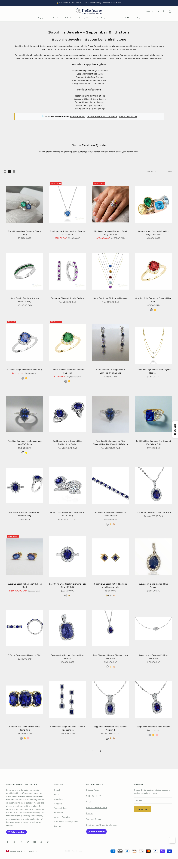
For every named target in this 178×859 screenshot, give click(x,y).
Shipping (58, 803)
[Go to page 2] (101, 751)
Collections (69, 18)
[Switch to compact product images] (14, 171)
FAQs (56, 794)
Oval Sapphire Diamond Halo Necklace (153, 512)
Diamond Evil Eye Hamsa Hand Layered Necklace (153, 371)
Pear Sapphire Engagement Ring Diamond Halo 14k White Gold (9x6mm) (110, 442)
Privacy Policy (92, 790)
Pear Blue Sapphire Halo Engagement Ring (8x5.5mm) (25, 442)
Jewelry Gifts (84, 18)
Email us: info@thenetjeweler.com (101, 825)
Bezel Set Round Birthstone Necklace (110, 298)
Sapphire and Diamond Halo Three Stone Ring (24, 728)
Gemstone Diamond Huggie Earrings (67, 298)
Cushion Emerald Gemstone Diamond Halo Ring (68, 371)
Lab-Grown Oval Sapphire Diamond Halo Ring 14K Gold (67, 585)
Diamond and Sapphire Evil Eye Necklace (153, 657)
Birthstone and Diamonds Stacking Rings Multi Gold (153, 233)
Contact (58, 826)
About (113, 18)
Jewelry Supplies (62, 817)
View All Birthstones (128, 116)
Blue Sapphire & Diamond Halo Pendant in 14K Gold (67, 233)
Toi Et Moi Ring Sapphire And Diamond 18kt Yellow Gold (153, 442)
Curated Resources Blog (130, 18)
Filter (170, 171)
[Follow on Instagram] (21, 842)
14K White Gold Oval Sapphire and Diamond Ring (24, 514)
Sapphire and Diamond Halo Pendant (153, 726)
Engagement (43, 18)
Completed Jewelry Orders (66, 821)
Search (57, 790)
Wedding (56, 18)
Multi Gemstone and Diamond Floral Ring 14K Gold (110, 233)
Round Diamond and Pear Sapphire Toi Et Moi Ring (67, 514)
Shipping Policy (93, 796)
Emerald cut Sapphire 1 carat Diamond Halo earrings (67, 728)
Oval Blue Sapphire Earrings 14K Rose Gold (25, 585)
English (148, 11)
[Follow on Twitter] (14, 842)
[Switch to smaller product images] (9, 171)
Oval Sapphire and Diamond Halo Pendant (153, 585)
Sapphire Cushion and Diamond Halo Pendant (67, 657)
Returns (89, 813)
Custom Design (100, 18)
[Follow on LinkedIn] (48, 842)
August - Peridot (77, 116)
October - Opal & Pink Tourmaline (102, 116)
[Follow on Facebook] (7, 842)
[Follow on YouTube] (34, 842)
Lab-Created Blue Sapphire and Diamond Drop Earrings (110, 371)
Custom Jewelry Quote (96, 807)
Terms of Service (93, 819)
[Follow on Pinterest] (28, 842)
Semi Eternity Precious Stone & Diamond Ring (25, 300)
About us (58, 799)
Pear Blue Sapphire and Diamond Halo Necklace (110, 657)
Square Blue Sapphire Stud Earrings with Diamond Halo (110, 585)
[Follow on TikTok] (41, 842)
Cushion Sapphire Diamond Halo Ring (24, 369)
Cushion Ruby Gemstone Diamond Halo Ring (153, 300)
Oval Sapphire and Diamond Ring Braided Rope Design (67, 442)
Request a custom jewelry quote (83, 151)
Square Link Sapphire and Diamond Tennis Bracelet (110, 514)
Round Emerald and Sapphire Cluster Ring (24, 233)
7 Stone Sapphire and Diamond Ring (24, 655)
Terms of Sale (60, 808)
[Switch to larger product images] (5, 171)
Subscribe (143, 809)
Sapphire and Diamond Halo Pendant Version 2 (110, 728)
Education (58, 812)
